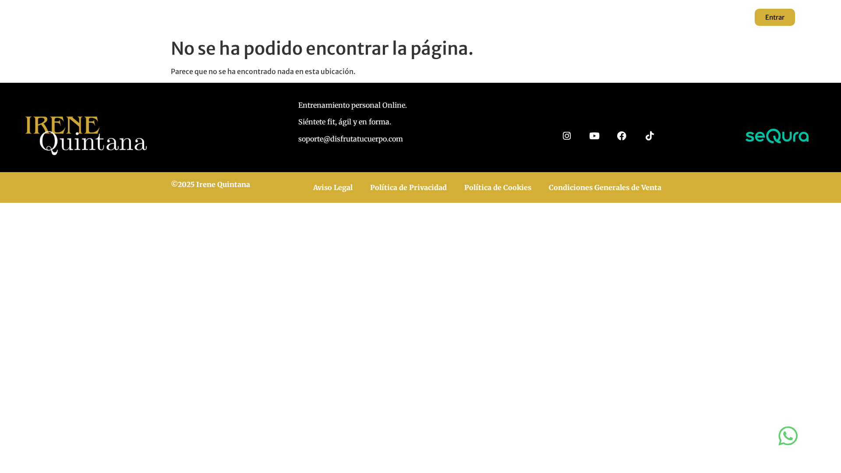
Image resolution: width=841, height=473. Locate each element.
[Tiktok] (649, 136)
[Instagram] (566, 136)
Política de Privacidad (408, 187)
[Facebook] (622, 136)
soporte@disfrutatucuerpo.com (350, 138)
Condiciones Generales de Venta (605, 187)
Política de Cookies (497, 187)
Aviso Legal (333, 187)
